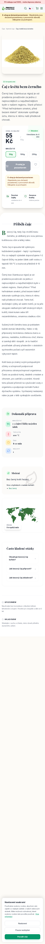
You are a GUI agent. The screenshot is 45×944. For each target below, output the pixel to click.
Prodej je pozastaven (20, 166)
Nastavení (22, 923)
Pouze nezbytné (22, 930)
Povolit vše (22, 937)
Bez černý (13, 488)
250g (34, 154)
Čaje (3, 29)
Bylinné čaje (10, 29)
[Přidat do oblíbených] (35, 164)
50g (11, 154)
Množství (10, 149)
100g (22, 154)
